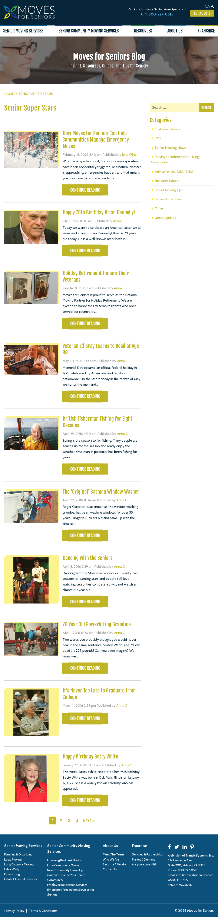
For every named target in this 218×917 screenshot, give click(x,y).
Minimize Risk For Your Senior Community (66, 877)
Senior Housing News (170, 148)
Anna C (118, 221)
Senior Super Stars (168, 199)
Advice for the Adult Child (174, 172)
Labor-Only (11, 869)
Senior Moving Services (23, 846)
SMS (158, 138)
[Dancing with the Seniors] (31, 580)
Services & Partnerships (147, 854)
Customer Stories (167, 129)
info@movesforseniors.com (195, 875)
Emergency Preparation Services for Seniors (70, 892)
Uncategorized (165, 218)
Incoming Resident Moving (64, 860)
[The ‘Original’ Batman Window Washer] (31, 507)
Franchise (139, 846)
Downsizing (12, 874)
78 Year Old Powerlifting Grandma (97, 624)
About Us (110, 846)
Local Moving (13, 859)
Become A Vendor (115, 864)
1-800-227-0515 (159, 14)
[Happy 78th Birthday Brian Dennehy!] (31, 227)
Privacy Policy (14, 911)
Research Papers (167, 181)
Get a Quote (202, 13)
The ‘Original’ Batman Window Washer (101, 492)
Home (9, 94)
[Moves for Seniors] (29, 12)
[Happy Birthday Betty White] (31, 779)
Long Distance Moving (18, 864)
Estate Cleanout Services (20, 879)
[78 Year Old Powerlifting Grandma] (31, 639)
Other (159, 208)
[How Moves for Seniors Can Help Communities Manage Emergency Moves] (31, 150)
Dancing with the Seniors (88, 558)
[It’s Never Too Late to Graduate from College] (31, 713)
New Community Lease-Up (65, 870)
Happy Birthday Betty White (90, 756)
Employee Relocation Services (67, 885)
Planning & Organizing (18, 854)
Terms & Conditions (43, 911)
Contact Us (110, 869)
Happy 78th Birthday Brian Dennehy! (99, 212)
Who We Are (111, 859)
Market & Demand (143, 859)
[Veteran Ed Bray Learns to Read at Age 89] (31, 360)
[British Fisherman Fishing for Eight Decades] (31, 434)
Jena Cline (129, 155)
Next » (89, 820)
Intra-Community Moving (63, 865)
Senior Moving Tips (169, 190)
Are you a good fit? (144, 864)
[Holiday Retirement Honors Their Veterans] (31, 288)
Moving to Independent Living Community (175, 159)
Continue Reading (85, 190)
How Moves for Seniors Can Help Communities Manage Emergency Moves (96, 139)
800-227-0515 (187, 870)
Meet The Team (113, 854)
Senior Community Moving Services (68, 849)
